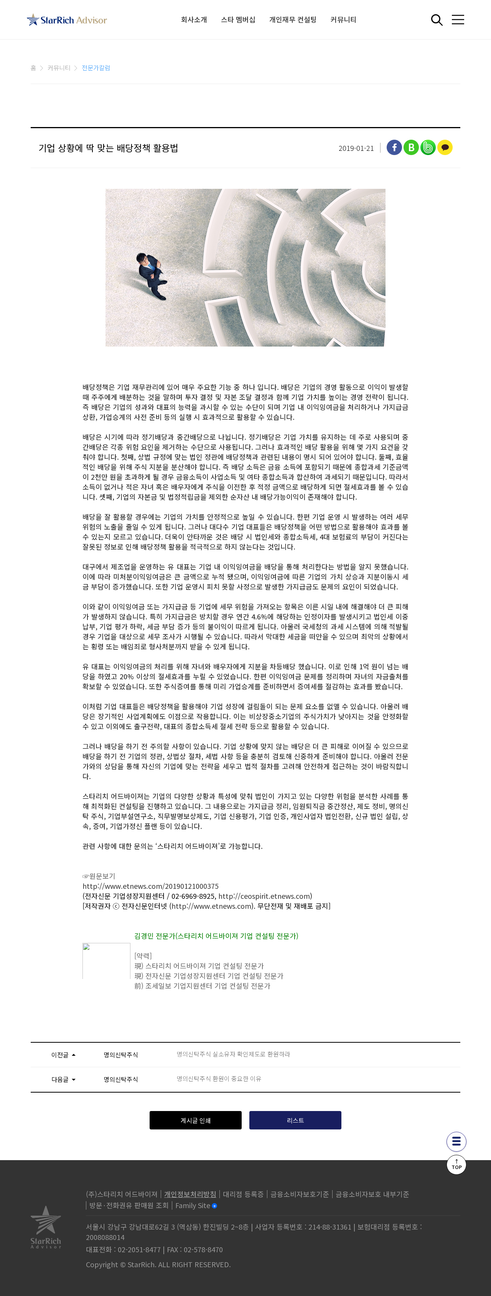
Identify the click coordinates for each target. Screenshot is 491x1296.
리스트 (295, 1120)
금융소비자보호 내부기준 (372, 1194)
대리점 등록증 (243, 1194)
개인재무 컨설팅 (293, 19)
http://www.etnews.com (211, 906)
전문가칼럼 (96, 67)
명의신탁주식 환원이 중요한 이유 (219, 1078)
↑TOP (456, 1164)
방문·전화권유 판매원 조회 (129, 1205)
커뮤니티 (344, 19)
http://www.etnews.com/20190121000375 (150, 886)
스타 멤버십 (238, 19)
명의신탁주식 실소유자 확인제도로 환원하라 (233, 1054)
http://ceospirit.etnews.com (264, 896)
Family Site (192, 1205)
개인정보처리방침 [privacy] (190, 1194)
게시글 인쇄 (196, 1120)
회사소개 (194, 19)
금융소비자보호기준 (299, 1194)
